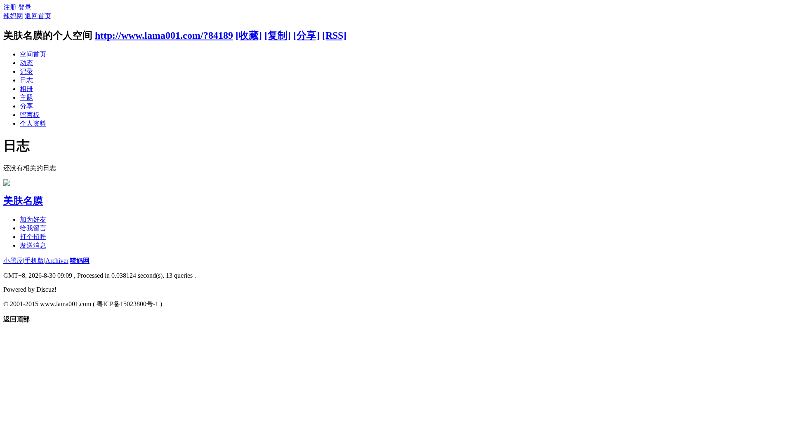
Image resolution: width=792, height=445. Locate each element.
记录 (26, 71)
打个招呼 (33, 236)
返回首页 (38, 15)
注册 (9, 7)
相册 (26, 88)
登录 (24, 7)
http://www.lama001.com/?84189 (164, 35)
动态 (26, 62)
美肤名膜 (23, 200)
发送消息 (33, 245)
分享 (26, 106)
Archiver (56, 260)
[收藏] (249, 35)
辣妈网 (13, 15)
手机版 (34, 260)
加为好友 (33, 219)
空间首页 (33, 54)
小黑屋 (13, 260)
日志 (26, 80)
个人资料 (33, 123)
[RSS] (334, 35)
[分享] (306, 35)
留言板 (30, 114)
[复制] (277, 35)
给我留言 (33, 228)
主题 (26, 97)
